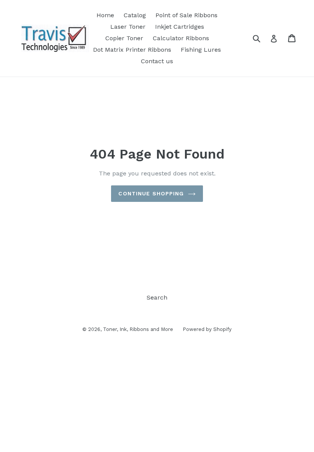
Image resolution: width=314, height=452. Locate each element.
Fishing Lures (201, 49)
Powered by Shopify (207, 329)
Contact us (157, 61)
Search (157, 297)
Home (105, 15)
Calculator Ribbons (181, 38)
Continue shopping (151, 193)
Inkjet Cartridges (179, 26)
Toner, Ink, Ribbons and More (138, 329)
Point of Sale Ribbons (186, 15)
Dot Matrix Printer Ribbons (132, 49)
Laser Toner (128, 26)
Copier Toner (124, 38)
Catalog (135, 15)
